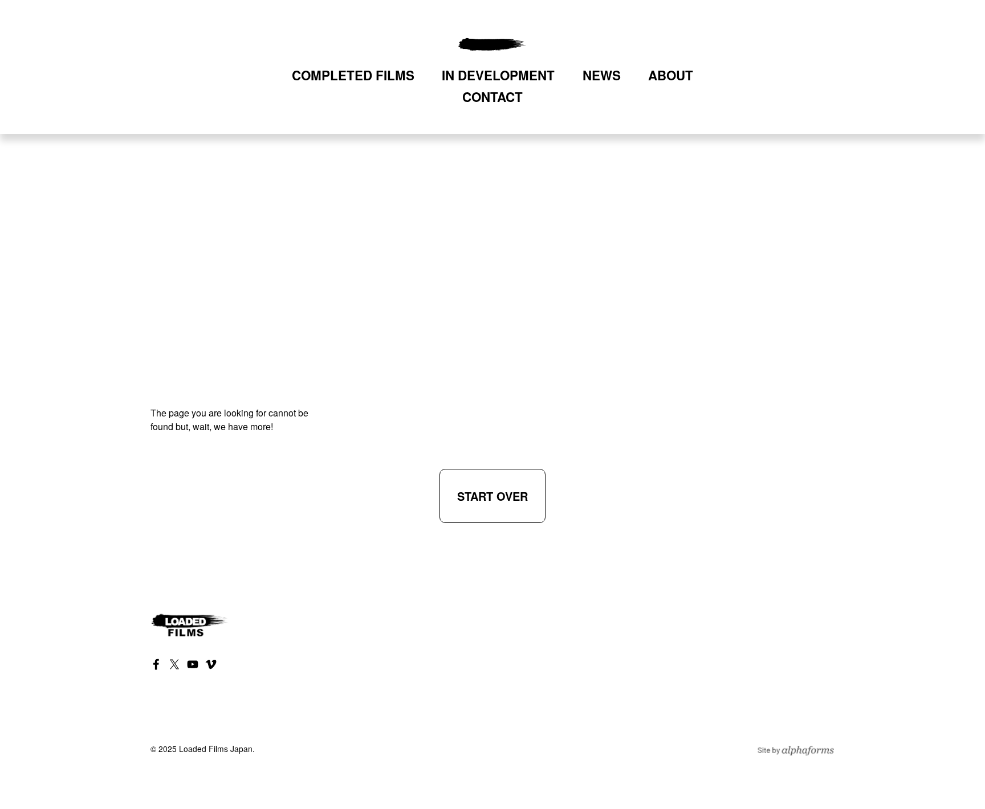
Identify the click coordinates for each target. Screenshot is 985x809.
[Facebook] (156, 664)
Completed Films (353, 75)
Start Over (492, 496)
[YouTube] (192, 664)
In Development (498, 75)
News (602, 75)
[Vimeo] (211, 664)
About (670, 75)
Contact (492, 97)
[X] (174, 664)
